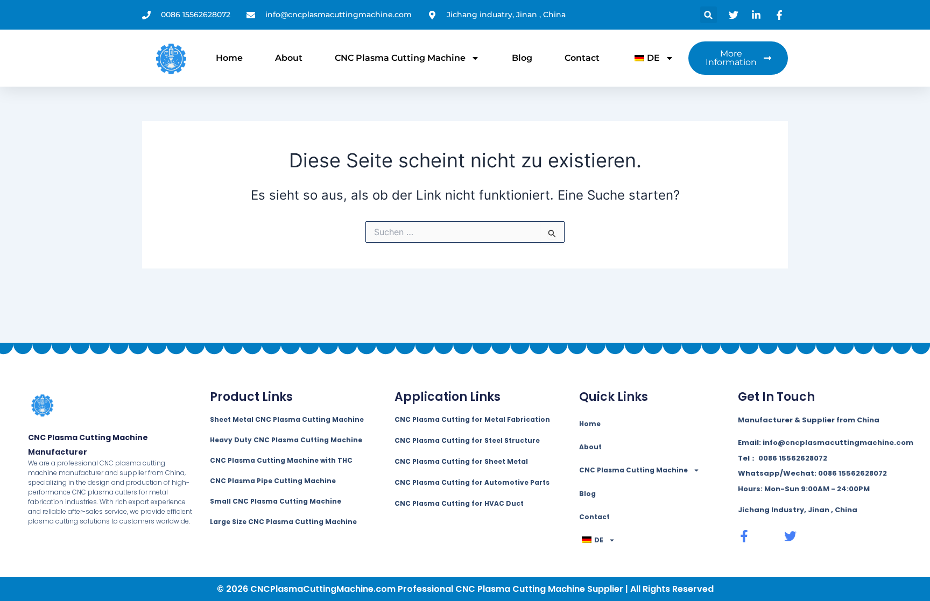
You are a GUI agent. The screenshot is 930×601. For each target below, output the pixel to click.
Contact (582, 58)
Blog (522, 58)
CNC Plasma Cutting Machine (400, 58)
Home (229, 58)
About (288, 58)
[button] (708, 14)
